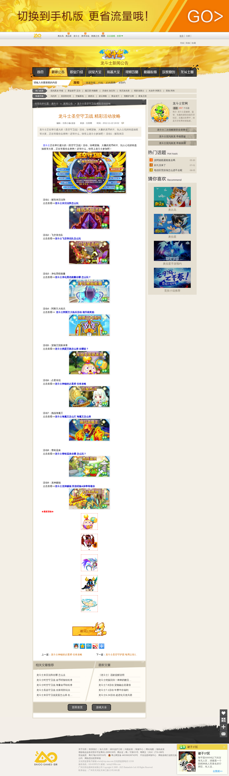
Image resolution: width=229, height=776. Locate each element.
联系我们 (93, 749)
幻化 (100, 82)
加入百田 (104, 749)
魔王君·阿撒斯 (91, 91)
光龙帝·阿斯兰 (155, 91)
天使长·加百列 (108, 91)
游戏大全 (101, 707)
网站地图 (150, 749)
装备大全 (113, 72)
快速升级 (90, 82)
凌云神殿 (103, 96)
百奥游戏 (37, 35)
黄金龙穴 (115, 96)
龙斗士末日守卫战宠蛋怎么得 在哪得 (55, 695)
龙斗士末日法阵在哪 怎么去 (51, 675)
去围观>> (217, 771)
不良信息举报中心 (148, 755)
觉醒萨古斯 (129, 96)
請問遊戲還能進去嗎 (164, 160)
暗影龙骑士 (139, 91)
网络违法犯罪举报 (93, 758)
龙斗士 (114, 53)
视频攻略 (131, 72)
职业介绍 (76, 72)
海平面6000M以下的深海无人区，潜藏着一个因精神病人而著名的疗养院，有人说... (209, 762)
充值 (182, 43)
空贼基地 (80, 96)
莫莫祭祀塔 (66, 96)
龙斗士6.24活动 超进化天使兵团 (115, 695)
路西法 (91, 96)
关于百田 (82, 749)
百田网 (50, 35)
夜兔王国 (142, 96)
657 (181, 108)
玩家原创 (168, 72)
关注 (223, 719)
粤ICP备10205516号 (97, 755)
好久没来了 (160, 165)
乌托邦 (53, 96)
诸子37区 (204, 753)
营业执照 (82, 755)
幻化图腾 (111, 82)
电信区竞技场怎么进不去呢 (168, 170)
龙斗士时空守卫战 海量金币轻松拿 (54, 685)
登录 (182, 36)
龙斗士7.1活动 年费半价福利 (113, 690)
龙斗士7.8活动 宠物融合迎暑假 (115, 685)
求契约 (122, 82)
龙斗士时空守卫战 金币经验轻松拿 (54, 680)
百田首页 (77, 707)
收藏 (194, 43)
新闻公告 (68, 103)
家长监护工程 (116, 749)
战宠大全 (95, 72)
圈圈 (175, 108)
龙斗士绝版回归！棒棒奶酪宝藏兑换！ (116, 680)
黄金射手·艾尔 (74, 91)
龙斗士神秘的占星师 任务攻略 (66, 654)
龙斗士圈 (187, 72)
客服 (188, 43)
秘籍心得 (150, 72)
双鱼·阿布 (170, 91)
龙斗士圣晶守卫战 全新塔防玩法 (53, 690)
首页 (40, 72)
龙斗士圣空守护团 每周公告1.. (121, 654)
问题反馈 (129, 749)
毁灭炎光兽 (125, 91)
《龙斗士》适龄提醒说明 (111, 675)
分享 (223, 726)
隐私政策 (160, 749)
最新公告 (58, 72)
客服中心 (139, 749)
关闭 (224, 747)
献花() (87, 631)
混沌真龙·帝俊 (56, 91)
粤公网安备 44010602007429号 (124, 755)
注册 (188, 36)
